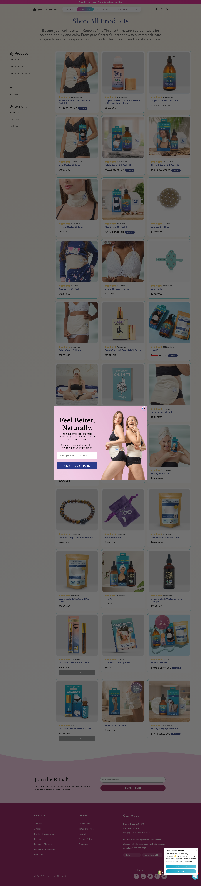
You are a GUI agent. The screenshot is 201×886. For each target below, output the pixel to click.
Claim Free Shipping (77, 465)
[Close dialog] (144, 408)
